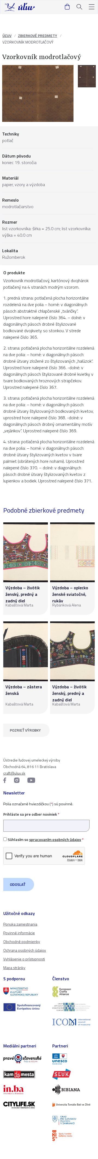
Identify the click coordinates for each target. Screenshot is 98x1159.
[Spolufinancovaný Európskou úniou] (24, 1007)
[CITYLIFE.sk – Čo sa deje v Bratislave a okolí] (24, 1104)
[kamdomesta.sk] (24, 1074)
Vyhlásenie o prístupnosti (24, 959)
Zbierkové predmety (37, 35)
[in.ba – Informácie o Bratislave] (24, 1089)
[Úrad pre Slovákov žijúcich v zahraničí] (73, 1120)
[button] (91, 7)
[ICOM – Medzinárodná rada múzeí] (73, 1022)
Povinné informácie (19, 933)
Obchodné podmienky (21, 941)
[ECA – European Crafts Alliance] (73, 991)
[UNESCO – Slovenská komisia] (73, 1058)
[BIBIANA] (73, 1089)
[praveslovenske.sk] (24, 1058)
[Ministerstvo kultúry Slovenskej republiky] (24, 991)
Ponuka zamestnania (20, 924)
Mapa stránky (14, 967)
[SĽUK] (73, 1074)
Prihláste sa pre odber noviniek (31, 814)
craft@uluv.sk (14, 773)
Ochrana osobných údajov (24, 950)
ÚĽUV (6, 35)
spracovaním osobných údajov (55, 839)
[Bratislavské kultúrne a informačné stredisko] (73, 1135)
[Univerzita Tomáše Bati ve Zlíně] (73, 1104)
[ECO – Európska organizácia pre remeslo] (73, 1006)
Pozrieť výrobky (25, 730)
